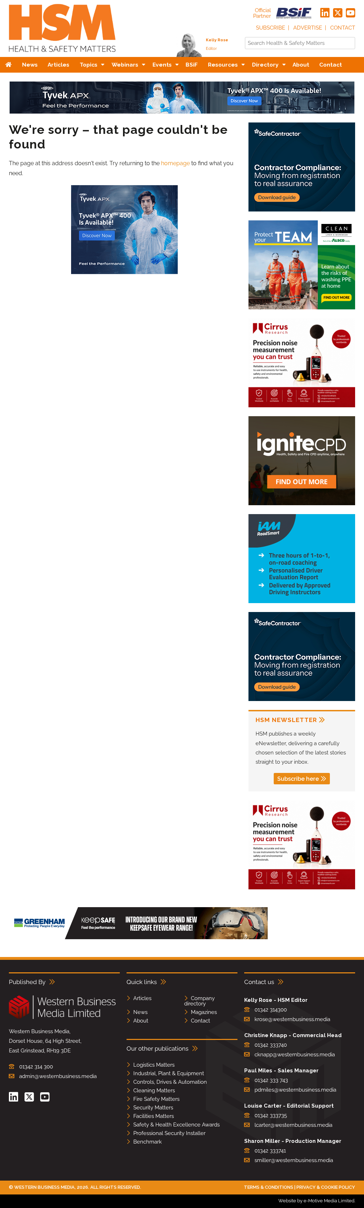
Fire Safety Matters (156, 1099)
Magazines (204, 1012)
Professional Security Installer (169, 1133)
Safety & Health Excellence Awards (176, 1124)
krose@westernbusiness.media (292, 1019)
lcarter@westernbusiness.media (293, 1125)
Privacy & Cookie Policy (325, 1187)
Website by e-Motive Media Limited (316, 1200)
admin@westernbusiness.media (58, 1076)
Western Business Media (44, 1187)
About (140, 1021)
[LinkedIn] (325, 13)
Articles (142, 998)
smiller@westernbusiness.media (294, 1160)
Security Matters (153, 1107)
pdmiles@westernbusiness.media (295, 1090)
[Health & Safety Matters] (62, 54)
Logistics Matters (154, 1065)
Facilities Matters (153, 1116)
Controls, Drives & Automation (170, 1082)
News (140, 1012)
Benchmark (147, 1142)
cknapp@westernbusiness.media (295, 1054)
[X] (337, 13)
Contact (342, 28)
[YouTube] (350, 13)
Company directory (199, 1001)
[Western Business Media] (62, 1018)
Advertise (307, 28)
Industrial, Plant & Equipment (168, 1073)
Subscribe (270, 28)
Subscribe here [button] (298, 778)
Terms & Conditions (268, 1187)
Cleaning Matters (154, 1090)
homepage (175, 163)
